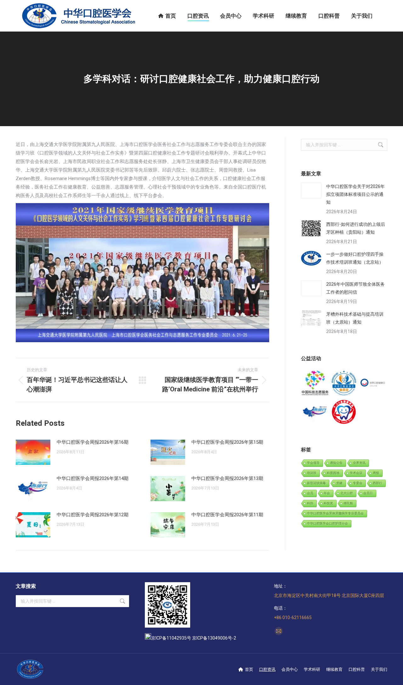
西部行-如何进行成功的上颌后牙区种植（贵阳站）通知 (355, 228)
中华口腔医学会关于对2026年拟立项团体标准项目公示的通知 (355, 194)
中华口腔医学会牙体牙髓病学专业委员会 (335, 513)
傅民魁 (348, 503)
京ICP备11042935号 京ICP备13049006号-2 (193, 638)
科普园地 (333, 473)
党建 (339, 483)
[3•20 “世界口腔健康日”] (373, 383)
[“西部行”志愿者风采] (315, 383)
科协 (310, 503)
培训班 (311, 473)
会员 (310, 493)
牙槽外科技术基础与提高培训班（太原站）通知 (354, 318)
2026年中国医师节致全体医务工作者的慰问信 (355, 288)
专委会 (357, 483)
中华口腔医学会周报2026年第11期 (227, 515)
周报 (376, 473)
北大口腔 (346, 493)
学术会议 (356, 473)
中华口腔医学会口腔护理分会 (327, 523)
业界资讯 (359, 463)
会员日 (368, 493)
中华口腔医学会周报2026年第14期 (92, 478)
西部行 (377, 483)
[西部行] (315, 412)
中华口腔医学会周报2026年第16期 (92, 442)
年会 (327, 493)
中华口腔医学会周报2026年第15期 (227, 442)
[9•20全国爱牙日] (344, 412)
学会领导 (313, 463)
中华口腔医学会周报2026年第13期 (227, 478)
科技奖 (328, 503)
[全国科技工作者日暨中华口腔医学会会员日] (344, 383)
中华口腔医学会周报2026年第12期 (92, 515)
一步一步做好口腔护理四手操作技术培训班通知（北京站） (354, 258)
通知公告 (336, 463)
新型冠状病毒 (316, 483)
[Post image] (33, 452)
